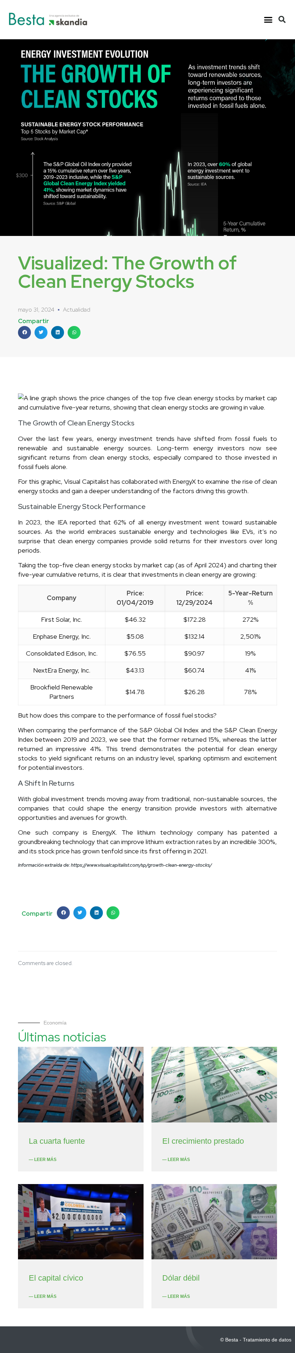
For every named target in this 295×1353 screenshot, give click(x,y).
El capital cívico (56, 1277)
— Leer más (42, 1159)
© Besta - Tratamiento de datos (255, 1340)
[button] (268, 20)
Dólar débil (181, 1277)
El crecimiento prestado (203, 1141)
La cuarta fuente (57, 1141)
